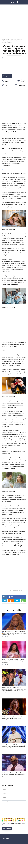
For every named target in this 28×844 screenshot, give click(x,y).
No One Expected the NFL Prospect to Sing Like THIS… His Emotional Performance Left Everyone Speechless (14, 746)
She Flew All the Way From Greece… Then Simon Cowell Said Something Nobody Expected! (13, 718)
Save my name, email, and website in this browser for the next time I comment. (14, 824)
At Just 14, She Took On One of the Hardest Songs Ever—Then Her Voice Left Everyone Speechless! (13, 661)
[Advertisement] (14, 23)
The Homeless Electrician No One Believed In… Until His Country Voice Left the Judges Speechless (13, 774)
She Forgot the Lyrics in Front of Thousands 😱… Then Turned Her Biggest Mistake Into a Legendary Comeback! (14, 633)
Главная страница (6, 39)
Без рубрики (6, 76)
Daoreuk (14, 2)
